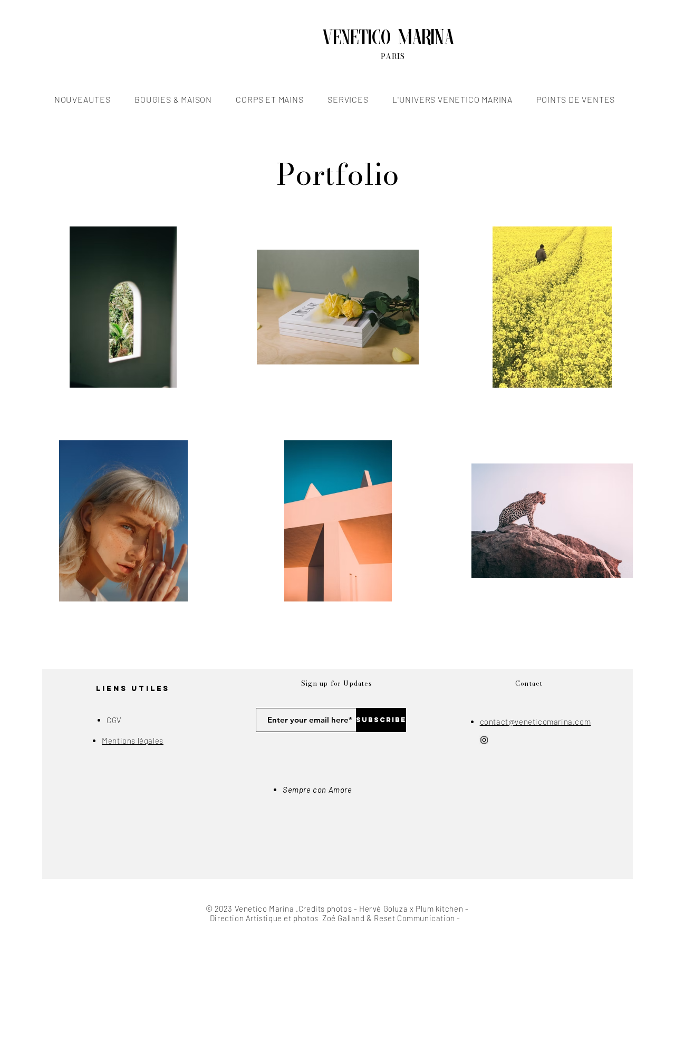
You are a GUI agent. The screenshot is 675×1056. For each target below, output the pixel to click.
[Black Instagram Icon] (484, 740)
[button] (82, 99)
